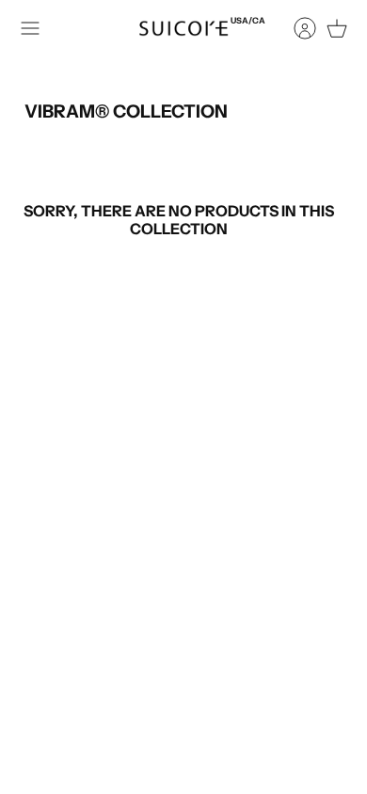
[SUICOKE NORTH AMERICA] (183, 28)
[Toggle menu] (30, 28)
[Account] (295, 28)
